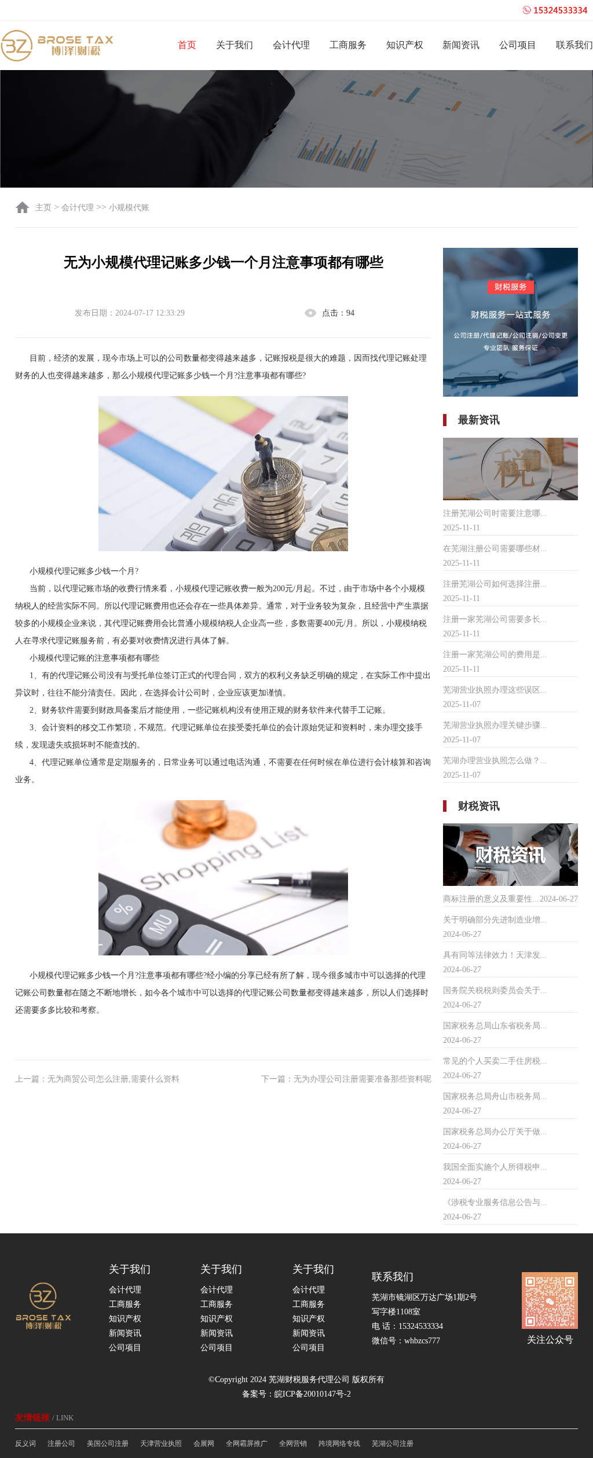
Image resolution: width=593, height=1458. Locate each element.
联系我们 (574, 45)
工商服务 (348, 45)
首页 (187, 45)
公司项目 (517, 45)
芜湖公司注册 (392, 1443)
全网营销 (293, 1443)
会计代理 (291, 45)
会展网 (203, 1443)
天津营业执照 (161, 1443)
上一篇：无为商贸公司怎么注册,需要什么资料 (97, 1079)
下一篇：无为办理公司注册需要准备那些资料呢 (346, 1079)
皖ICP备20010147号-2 (312, 1394)
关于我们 (234, 45)
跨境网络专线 (339, 1443)
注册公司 (61, 1443)
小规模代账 (129, 207)
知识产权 (404, 45)
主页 (44, 207)
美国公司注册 (108, 1443)
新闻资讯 (460, 45)
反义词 (25, 1443)
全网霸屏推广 (247, 1443)
